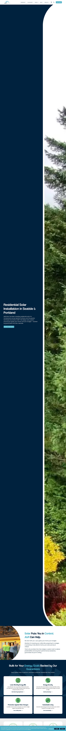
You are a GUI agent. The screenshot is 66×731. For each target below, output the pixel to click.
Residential (23, 2)
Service (36, 2)
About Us (46, 2)
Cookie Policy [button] (8, 729)
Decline (57, 728)
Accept (62, 728)
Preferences (51, 728)
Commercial (29, 2)
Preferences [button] (29, 729)
